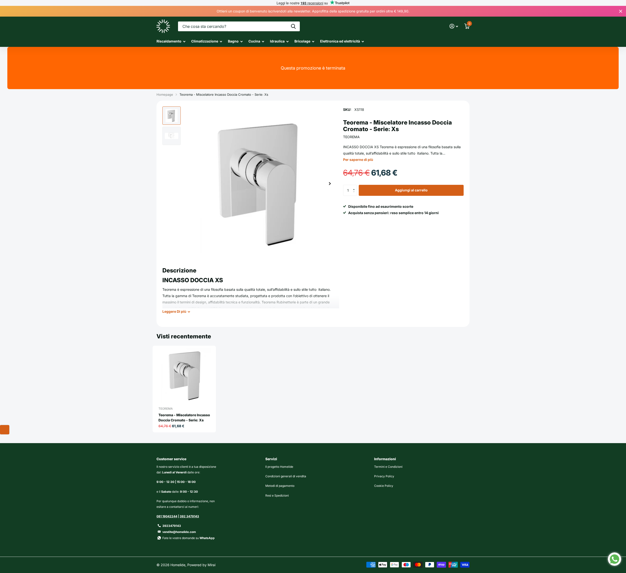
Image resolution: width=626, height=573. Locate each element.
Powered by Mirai (201, 565)
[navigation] (171, 115)
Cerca (293, 26)
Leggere (174, 311)
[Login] (453, 26)
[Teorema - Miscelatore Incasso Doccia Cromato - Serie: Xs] (186, 375)
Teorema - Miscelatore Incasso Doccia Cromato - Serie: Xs (184, 417)
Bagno (233, 41)
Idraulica (277, 41)
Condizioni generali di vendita (285, 476)
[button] (329, 183)
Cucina (254, 41)
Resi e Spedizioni (277, 495)
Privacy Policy (384, 476)
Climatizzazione (204, 41)
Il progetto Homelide (279, 467)
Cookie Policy (383, 486)
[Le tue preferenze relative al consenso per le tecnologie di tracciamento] (4, 429)
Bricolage (302, 41)
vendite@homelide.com (179, 532)
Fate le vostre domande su (188, 538)
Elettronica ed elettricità (340, 41)
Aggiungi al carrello (411, 190)
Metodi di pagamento (279, 486)
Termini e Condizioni (388, 467)
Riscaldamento (168, 41)
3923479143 (171, 526)
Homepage (164, 94)
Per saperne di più (358, 159)
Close (620, 11)
